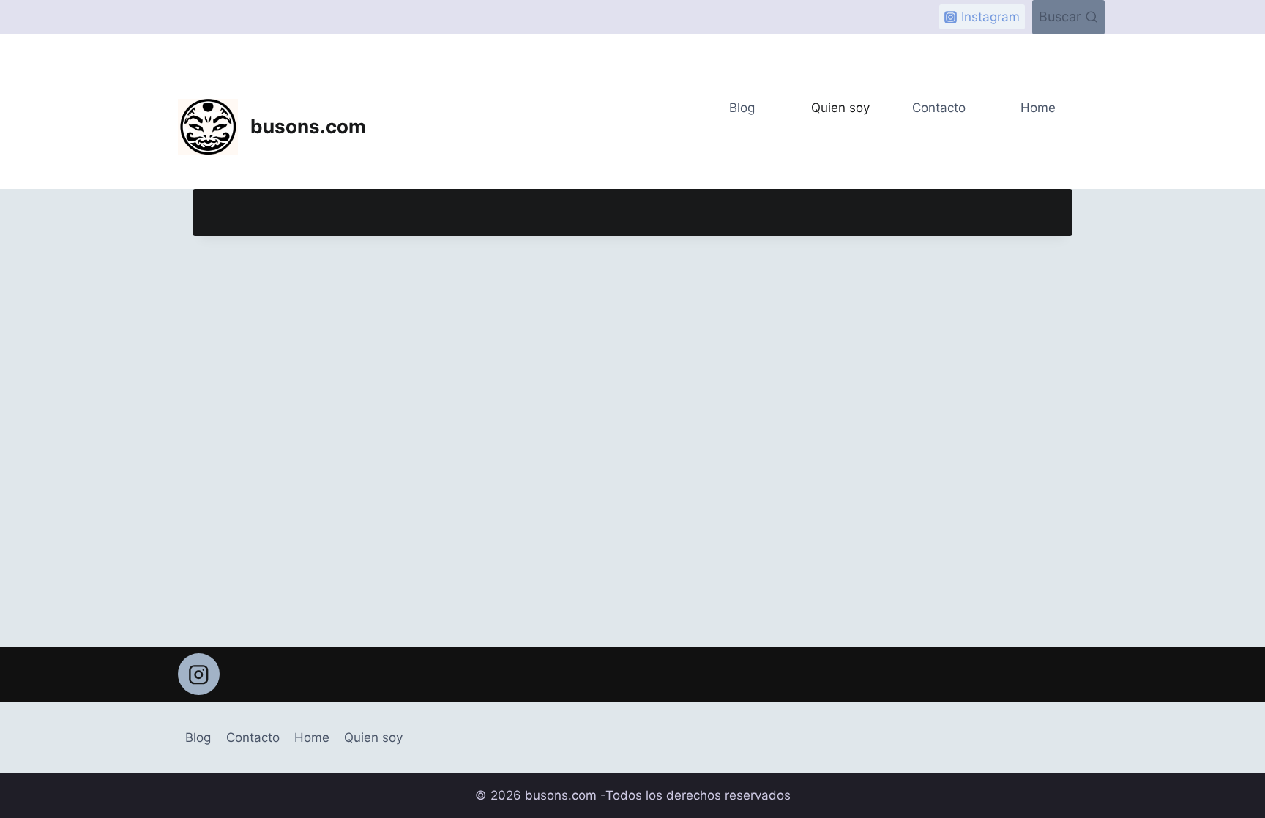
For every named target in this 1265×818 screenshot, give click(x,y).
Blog (742, 107)
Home (1038, 107)
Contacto (939, 107)
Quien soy (840, 107)
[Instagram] (199, 674)
